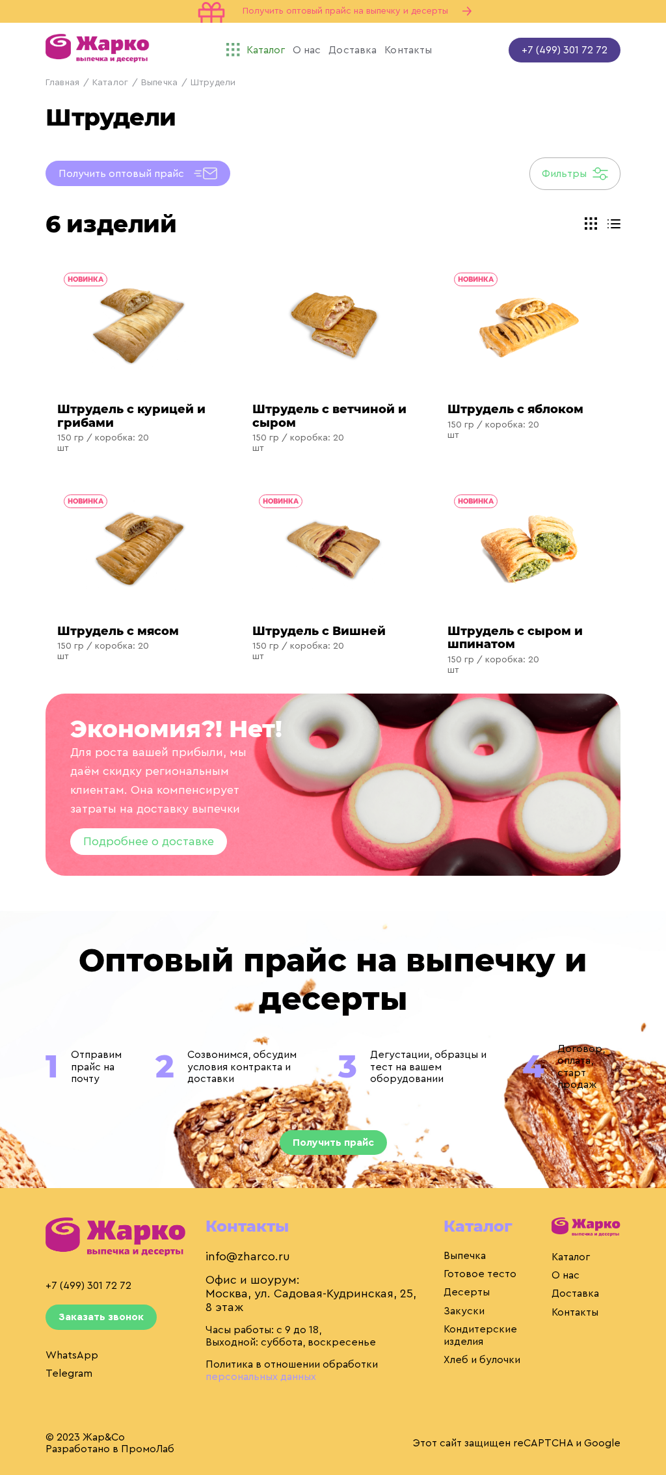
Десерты (467, 1292)
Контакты (575, 1312)
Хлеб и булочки (482, 1360)
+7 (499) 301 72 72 (564, 50)
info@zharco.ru (248, 1256)
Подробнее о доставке (148, 841)
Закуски (464, 1311)
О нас (565, 1275)
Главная (62, 82)
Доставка (575, 1293)
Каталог (110, 82)
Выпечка (159, 82)
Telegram (69, 1373)
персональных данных (261, 1377)
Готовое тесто (480, 1274)
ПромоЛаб (147, 1449)
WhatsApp (72, 1355)
